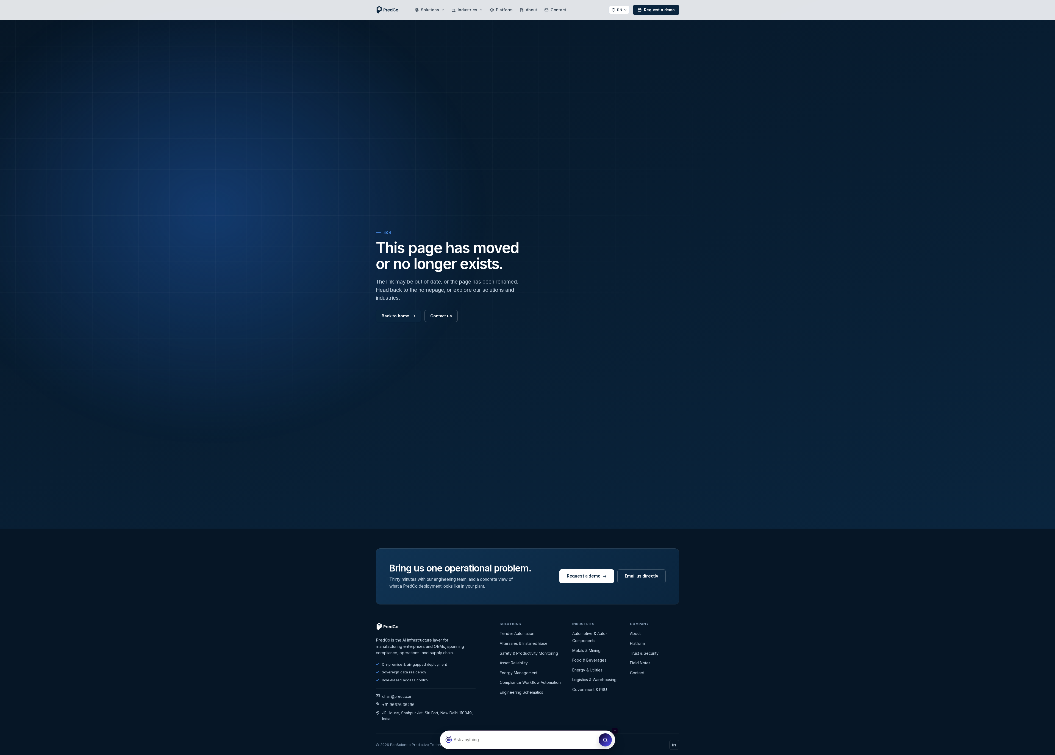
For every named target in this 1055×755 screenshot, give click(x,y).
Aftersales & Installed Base (524, 643)
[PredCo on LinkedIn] (674, 745)
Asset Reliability (514, 662)
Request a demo (659, 9)
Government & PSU (589, 689)
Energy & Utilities (587, 670)
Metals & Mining (586, 650)
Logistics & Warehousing (594, 679)
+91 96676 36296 (398, 705)
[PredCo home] (387, 10)
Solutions (430, 9)
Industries (467, 9)
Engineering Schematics (521, 692)
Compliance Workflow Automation (530, 682)
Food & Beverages (589, 660)
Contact (558, 9)
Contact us (441, 315)
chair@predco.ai (396, 696)
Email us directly (641, 576)
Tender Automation (517, 633)
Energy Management (518, 672)
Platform (504, 9)
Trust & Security (644, 653)
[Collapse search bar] (615, 731)
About (531, 9)
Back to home (395, 315)
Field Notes (640, 662)
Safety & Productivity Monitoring (529, 653)
